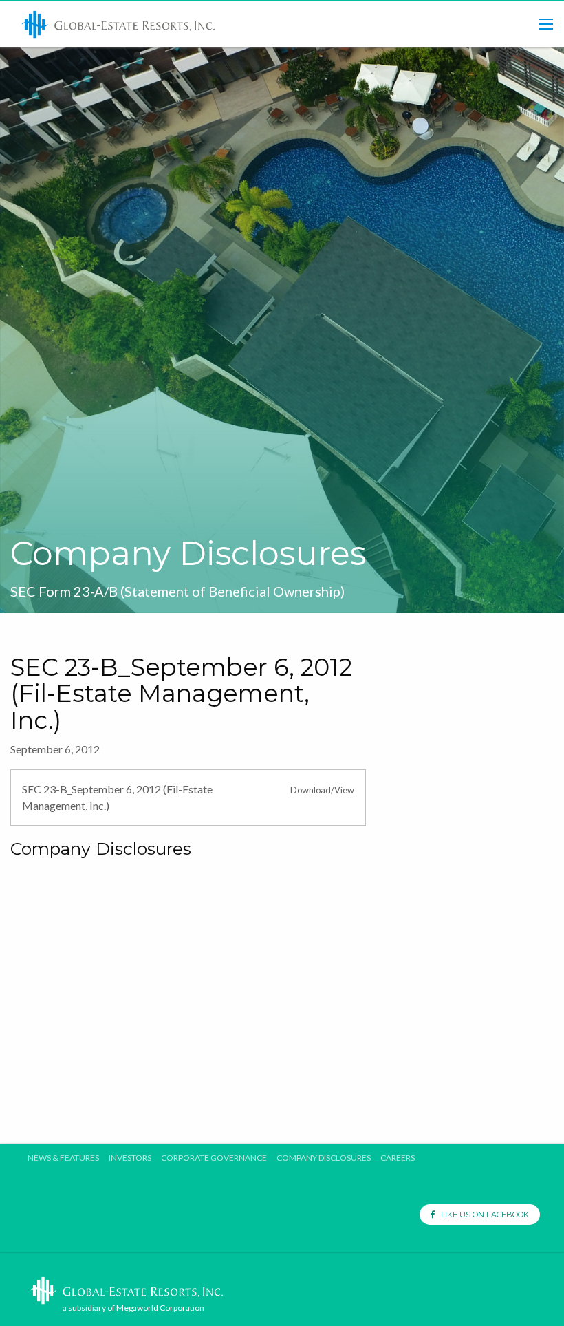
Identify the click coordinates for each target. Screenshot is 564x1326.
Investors (130, 1158)
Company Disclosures (323, 1158)
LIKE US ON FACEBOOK (482, 1214)
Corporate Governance (214, 1158)
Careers (397, 1158)
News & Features (63, 1158)
